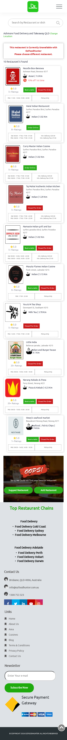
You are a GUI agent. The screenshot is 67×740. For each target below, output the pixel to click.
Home (11, 618)
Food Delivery (28, 521)
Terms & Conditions (19, 645)
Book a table (29, 90)
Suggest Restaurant (18, 490)
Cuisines (13, 634)
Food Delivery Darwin (30, 561)
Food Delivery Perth (30, 553)
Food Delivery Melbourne (30, 535)
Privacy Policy (16, 650)
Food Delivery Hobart (30, 557)
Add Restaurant (49, 490)
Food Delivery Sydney (30, 531)
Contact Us (14, 656)
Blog (11, 640)
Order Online (33, 127)
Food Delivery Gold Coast (30, 526)
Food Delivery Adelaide (29, 547)
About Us (13, 624)
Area (11, 629)
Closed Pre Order (45, 90)
